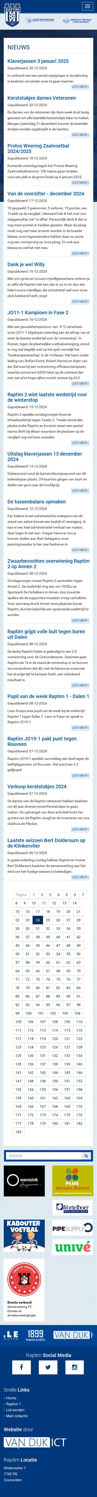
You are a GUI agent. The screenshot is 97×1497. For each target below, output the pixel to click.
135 (18, 1064)
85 (17, 996)
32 (48, 929)
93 (28, 1005)
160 (31, 1098)
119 (43, 1039)
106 (31, 1022)
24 (38, 920)
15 (17, 912)
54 (58, 954)
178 (31, 1123)
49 (79, 945)
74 (48, 979)
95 (48, 1005)
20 (68, 912)
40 (58, 937)
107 (43, 1022)
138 (55, 1064)
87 (38, 996)
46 (48, 945)
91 (79, 996)
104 (77, 1013)
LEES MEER (80, 86)
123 (18, 1047)
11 (44, 903)
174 (55, 1115)
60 (48, 962)
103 (65, 1013)
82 (58, 988)
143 (43, 1073)
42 (79, 937)
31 (38, 929)
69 (68, 971)
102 (53, 1013)
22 (17, 920)
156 (55, 1090)
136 (31, 1064)
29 (17, 929)
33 (58, 929)
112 (31, 1030)
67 (48, 971)
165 (18, 1106)
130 (31, 1056)
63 (79, 962)
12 (54, 903)
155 (43, 1090)
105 (18, 1022)
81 (48, 988)
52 (38, 954)
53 (48, 954)
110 (79, 1022)
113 (43, 1030)
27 (68, 920)
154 (31, 1090)
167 (43, 1106)
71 (17, 979)
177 (18, 1123)
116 (79, 1030)
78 (17, 988)
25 (48, 920)
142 (31, 1073)
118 (31, 1039)
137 (43, 1064)
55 (68, 954)
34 (68, 929)
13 (64, 903)
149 (43, 1081)
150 (55, 1081)
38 (38, 937)
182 (79, 1123)
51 (28, 954)
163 (67, 1098)
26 (58, 920)
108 (55, 1022)
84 (79, 988)
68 (58, 971)
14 (75, 903)
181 (67, 1123)
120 (55, 1039)
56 (79, 954)
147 (18, 1081)
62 (68, 962)
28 (79, 920)
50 (17, 954)
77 (79, 979)
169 (67, 1106)
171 (18, 1115)
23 (28, 920)
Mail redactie (17, 1416)
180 (55, 1123)
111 (18, 1030)
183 (18, 1132)
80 (38, 988)
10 (34, 903)
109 (67, 1022)
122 (79, 1039)
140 (79, 1064)
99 (17, 1013)
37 (28, 937)
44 (28, 945)
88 (48, 996)
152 (79, 1081)
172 (31, 1115)
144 (55, 1073)
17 (38, 912)
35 (79, 929)
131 (43, 1056)
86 (28, 996)
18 (48, 912)
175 (67, 1115)
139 (67, 1064)
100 (29, 1013)
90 (68, 996)
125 (43, 1047)
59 (38, 962)
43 (17, 945)
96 (58, 1005)
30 (28, 929)
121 (67, 1039)
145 (67, 1073)
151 (67, 1081)
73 (38, 979)
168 (55, 1106)
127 (67, 1047)
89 (58, 996)
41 (68, 937)
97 (68, 1005)
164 (79, 1098)
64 (17, 971)
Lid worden (15, 1410)
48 (68, 945)
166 (31, 1106)
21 (79, 912)
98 (79, 1005)
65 (28, 971)
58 (28, 962)
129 (18, 1056)
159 (18, 1098)
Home (11, 1398)
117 (18, 1039)
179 (43, 1123)
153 (18, 1090)
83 (68, 988)
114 (55, 1030)
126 (55, 1047)
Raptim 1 (13, 1404)
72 (28, 979)
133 (67, 1056)
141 (18, 1073)
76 (68, 979)
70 (79, 971)
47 (58, 945)
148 (31, 1081)
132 (55, 1056)
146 (79, 1073)
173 (43, 1115)
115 (67, 1030)
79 (28, 988)
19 (58, 912)
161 (43, 1098)
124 (31, 1047)
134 (79, 1056)
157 (67, 1090)
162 (55, 1098)
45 (38, 945)
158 (79, 1090)
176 (79, 1115)
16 (28, 912)
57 (17, 962)
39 (48, 937)
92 (17, 1005)
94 (38, 1005)
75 (58, 979)
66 (38, 971)
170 (79, 1106)
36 (17, 937)
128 (79, 1047)
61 (58, 962)
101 (41, 1013)
